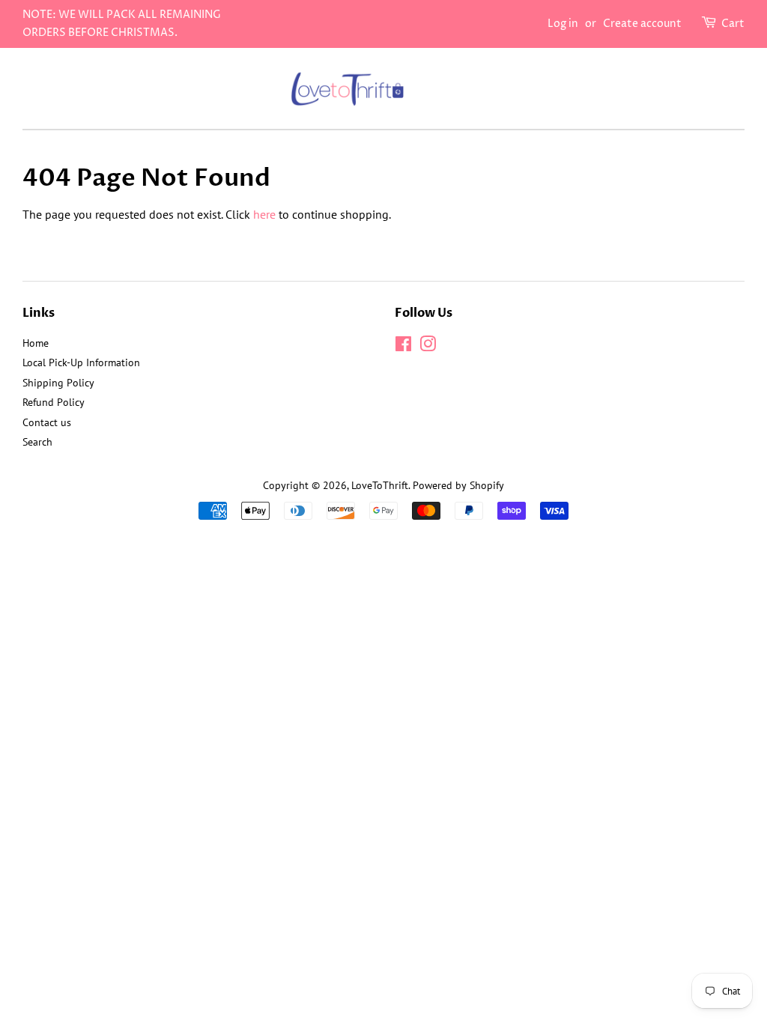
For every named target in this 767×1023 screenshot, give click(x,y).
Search (37, 442)
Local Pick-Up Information (81, 362)
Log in (563, 23)
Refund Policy (53, 402)
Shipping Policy (58, 382)
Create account (642, 23)
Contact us (46, 422)
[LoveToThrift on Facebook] (403, 346)
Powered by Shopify (458, 485)
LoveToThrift (379, 485)
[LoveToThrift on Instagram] (427, 346)
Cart (733, 23)
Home (35, 343)
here (264, 214)
